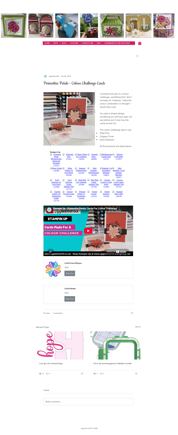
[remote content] (88, 176)
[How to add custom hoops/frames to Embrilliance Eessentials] (115, 345)
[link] (139, 43)
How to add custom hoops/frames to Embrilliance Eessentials (112, 363)
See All (137, 327)
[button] (55, 43)
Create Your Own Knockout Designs (51, 363)
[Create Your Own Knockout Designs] (61, 345)
